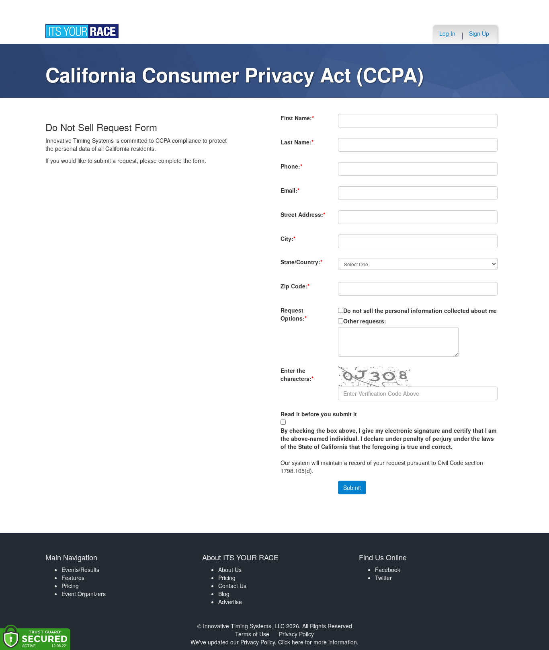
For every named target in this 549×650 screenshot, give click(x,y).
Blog (223, 594)
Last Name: (297, 146)
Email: (292, 194)
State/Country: (301, 266)
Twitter (383, 578)
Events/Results (80, 570)
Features (72, 578)
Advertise (230, 602)
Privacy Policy (296, 634)
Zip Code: (295, 290)
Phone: (292, 170)
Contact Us (232, 586)
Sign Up (479, 33)
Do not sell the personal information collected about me (420, 310)
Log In (447, 33)
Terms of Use (252, 634)
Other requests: (364, 321)
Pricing (70, 586)
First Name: (297, 122)
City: (302, 238)
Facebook (387, 570)
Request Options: (294, 314)
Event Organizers (83, 594)
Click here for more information (317, 642)
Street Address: (303, 218)
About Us (230, 570)
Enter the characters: (297, 378)
